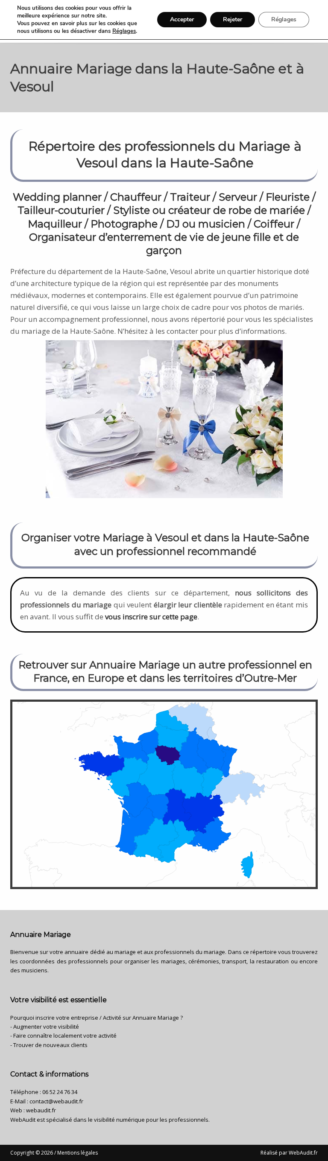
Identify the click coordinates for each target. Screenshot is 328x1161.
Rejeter (232, 19)
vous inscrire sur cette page (151, 616)
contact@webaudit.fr (56, 1101)
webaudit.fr (41, 1110)
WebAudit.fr (302, 1152)
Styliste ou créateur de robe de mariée (209, 210)
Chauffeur (135, 197)
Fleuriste (288, 197)
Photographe (124, 224)
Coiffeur (274, 224)
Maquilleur (55, 224)
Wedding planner (57, 197)
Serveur (238, 197)
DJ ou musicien (205, 224)
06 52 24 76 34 (59, 1092)
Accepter (182, 19)
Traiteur (190, 197)
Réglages (124, 31)
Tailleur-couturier (61, 210)
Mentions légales (77, 1152)
